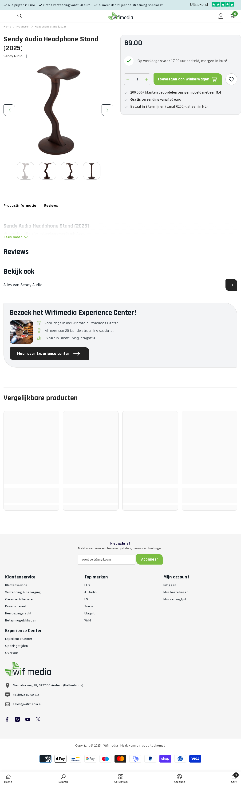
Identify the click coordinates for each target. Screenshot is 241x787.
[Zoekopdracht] (20, 16)
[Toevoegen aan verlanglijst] (231, 79)
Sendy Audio (13, 56)
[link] (31, 498)
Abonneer (149, 559)
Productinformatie (20, 205)
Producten (22, 27)
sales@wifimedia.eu (28, 704)
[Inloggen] (221, 16)
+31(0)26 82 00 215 (26, 694)
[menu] (6, 16)
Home (7, 27)
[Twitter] (38, 719)
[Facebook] (7, 719)
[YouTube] (28, 719)
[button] (9, 110)
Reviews (51, 205)
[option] (58, 110)
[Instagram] (17, 719)
